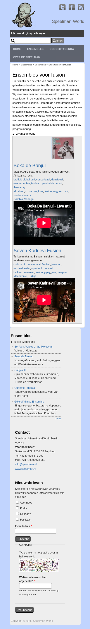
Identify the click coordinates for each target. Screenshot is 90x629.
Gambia (18, 199)
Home (17, 49)
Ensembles (35, 49)
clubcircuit (29, 179)
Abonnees (26, 502)
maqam (62, 272)
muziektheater (22, 268)
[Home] (23, 27)
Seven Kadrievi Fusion (37, 250)
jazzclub (56, 264)
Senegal (29, 199)
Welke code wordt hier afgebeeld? (33, 579)
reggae (57, 191)
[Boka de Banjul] (63, 159)
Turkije (32, 276)
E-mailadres (23, 526)
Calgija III (20, 370)
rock (65, 191)
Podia (23, 508)
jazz (54, 272)
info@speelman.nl (26, 464)
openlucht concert (51, 183)
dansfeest (57, 179)
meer (58, 418)
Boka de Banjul (30, 165)
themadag (20, 187)
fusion (48, 191)
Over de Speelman (26, 57)
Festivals (25, 519)
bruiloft (18, 179)
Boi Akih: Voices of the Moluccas (33, 346)
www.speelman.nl (25, 468)
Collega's (25, 514)
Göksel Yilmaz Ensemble (29, 401)
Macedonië (20, 276)
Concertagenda (62, 49)
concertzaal (43, 179)
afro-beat (19, 191)
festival (35, 183)
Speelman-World (68, 21)
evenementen (22, 183)
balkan (18, 272)
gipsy (47, 272)
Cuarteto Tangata (24, 387)
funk (40, 191)
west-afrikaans (22, 195)
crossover (31, 191)
